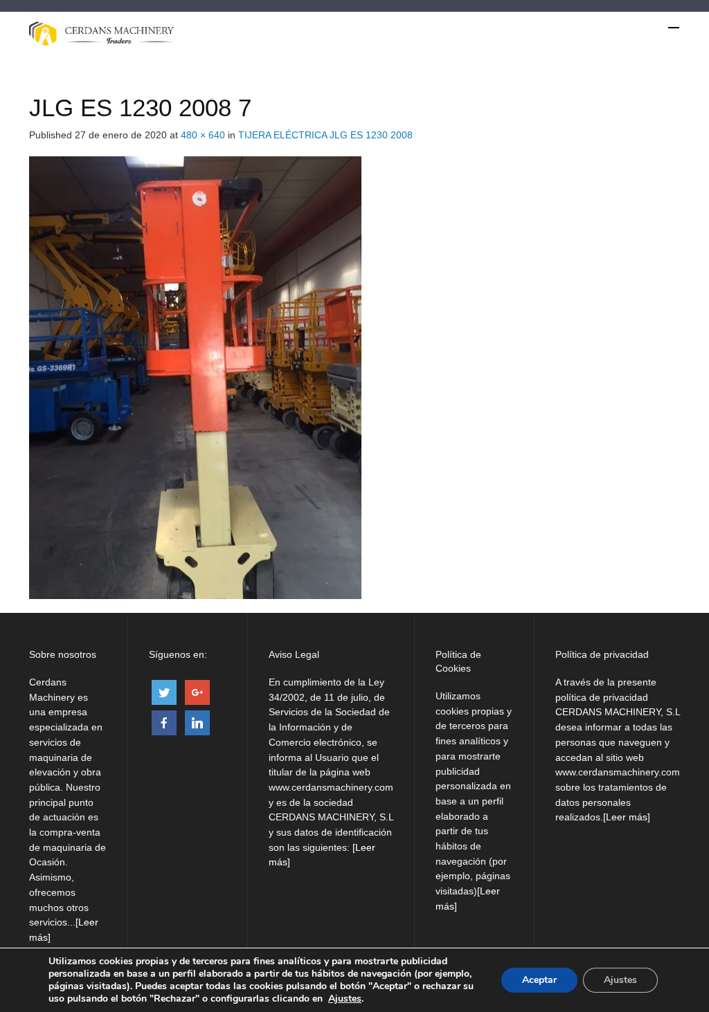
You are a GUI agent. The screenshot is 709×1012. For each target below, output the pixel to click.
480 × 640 (203, 134)
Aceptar (539, 979)
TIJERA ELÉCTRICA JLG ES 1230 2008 (325, 134)
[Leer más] (626, 816)
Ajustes (344, 999)
